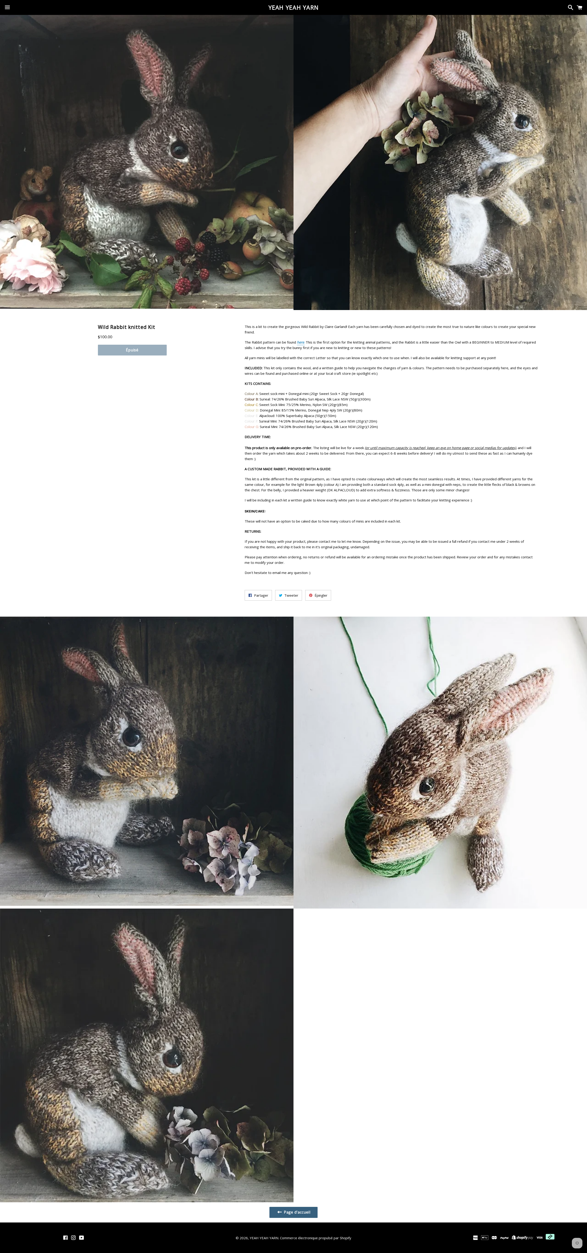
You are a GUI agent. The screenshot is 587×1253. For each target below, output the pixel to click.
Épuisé (132, 349)
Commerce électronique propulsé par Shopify (315, 1238)
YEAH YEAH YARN (294, 7)
